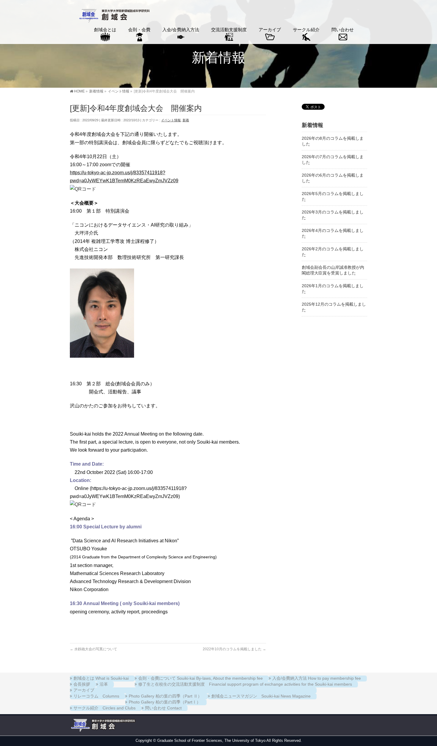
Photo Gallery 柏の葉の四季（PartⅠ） (165, 702)
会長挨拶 (81, 684)
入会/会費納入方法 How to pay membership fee (316, 678)
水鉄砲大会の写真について (93, 649)
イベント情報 (171, 120)
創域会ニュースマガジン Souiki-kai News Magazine (261, 696)
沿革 (104, 684)
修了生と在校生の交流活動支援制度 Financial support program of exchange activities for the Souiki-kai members (245, 684)
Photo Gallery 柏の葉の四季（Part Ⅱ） (165, 696)
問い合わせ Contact (163, 708)
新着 (186, 120)
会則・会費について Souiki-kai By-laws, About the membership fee (200, 678)
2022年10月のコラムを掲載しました (234, 649)
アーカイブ (83, 690)
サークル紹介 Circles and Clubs (104, 708)
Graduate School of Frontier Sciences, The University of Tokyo (211, 740)
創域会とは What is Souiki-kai (101, 678)
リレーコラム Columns (96, 696)
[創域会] (113, 16)
